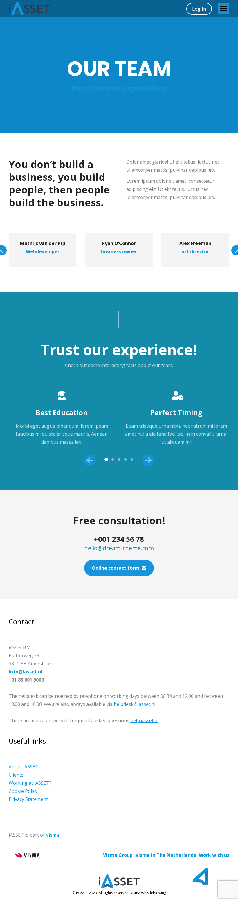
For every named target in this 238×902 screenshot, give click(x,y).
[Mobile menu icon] (223, 8)
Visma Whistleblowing (148, 892)
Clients (16, 775)
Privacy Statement (28, 799)
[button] (106, 459)
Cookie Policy (23, 791)
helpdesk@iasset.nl (134, 704)
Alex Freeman (195, 243)
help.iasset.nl (144, 720)
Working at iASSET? (30, 783)
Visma (52, 835)
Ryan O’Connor (119, 243)
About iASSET (23, 767)
